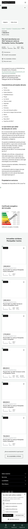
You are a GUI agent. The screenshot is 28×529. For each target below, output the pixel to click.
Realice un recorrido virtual (14, 197)
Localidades (5, 480)
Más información (6, 500)
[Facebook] (3, 492)
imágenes (5, 22)
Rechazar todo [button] (20, 515)
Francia (3, 28)
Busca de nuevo (7, 61)
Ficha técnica (7, 52)
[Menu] (25, 2)
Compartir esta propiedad (10, 54)
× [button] (24, 494)
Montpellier (8, 28)
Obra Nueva (5, 484)
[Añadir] (25, 7)
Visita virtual (14, 22)
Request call (14, 527)
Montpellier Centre (16, 28)
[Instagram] (9, 492)
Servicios (4, 477)
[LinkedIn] (6, 492)
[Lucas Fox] (8, 2)
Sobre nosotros (6, 473)
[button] (23, 255)
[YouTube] (12, 492)
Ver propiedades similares (10, 58)
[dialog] (14, 507)
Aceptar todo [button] (8, 515)
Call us (5, 527)
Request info (22, 527)
